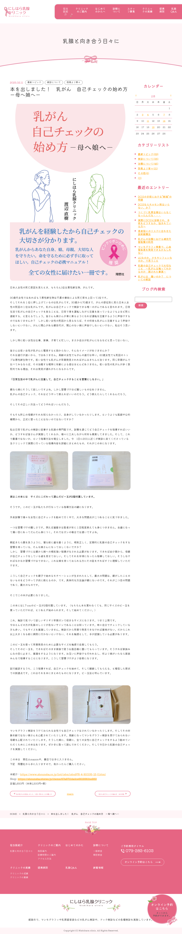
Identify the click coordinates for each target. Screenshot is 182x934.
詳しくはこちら (162, 909)
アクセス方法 (44, 858)
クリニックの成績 (19, 873)
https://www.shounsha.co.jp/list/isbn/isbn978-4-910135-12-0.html (63, 774)
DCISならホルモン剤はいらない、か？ (154, 205)
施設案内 (42, 851)
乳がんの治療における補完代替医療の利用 (154, 240)
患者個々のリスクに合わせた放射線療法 (154, 232)
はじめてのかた (74, 845)
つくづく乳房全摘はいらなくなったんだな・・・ (154, 213)
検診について (54, 82)
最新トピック (34, 82)
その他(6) (143, 173)
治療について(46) (148, 163)
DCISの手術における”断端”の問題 (155, 198)
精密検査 (97, 854)
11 (148, 120)
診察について (116, 10)
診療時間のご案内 (47, 854)
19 (153, 127)
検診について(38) (148, 159)
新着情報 (98, 867)
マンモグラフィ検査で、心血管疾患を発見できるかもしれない (154, 250)
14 (164, 120)
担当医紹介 (65, 11)
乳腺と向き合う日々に (34, 813)
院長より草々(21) (148, 168)
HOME (13, 813)
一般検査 (97, 851)
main (70, 794)
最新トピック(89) (148, 154)
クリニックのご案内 (81, 10)
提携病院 (162, 10)
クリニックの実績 (147, 10)
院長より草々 (73, 82)
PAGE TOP (91, 822)
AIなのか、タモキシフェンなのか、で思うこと (155, 259)
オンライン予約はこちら (139, 862)
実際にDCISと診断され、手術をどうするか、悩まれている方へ (154, 223)
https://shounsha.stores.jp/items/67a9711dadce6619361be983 (57, 779)
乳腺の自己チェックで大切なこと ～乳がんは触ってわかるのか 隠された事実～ (154, 268)
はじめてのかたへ (100, 10)
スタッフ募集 (131, 10)
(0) (139, 178)
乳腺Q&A (173, 10)
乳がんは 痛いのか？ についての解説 (154, 278)
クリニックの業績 (19, 877)
